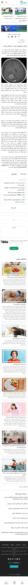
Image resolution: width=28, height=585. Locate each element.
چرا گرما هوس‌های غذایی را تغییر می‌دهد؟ (16, 277)
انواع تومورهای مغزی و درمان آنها (16, 192)
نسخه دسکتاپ (14, 566)
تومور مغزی (14, 174)
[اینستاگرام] (15, 559)
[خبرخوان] (11, 559)
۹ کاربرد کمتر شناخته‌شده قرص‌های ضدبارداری (15, 523)
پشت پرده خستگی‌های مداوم (18, 338)
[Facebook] (18, 36)
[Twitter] (15, 36)
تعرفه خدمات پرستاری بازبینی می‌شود (17, 508)
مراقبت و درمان (21, 42)
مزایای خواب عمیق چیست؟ (19, 304)
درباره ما (24, 545)
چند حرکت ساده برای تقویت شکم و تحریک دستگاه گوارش (14, 474)
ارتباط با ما (18, 545)
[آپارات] (19, 559)
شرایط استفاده (5, 545)
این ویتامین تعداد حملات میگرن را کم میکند (15, 417)
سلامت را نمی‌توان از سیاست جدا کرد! (7, 17)
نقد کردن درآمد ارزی (23, 487)
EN (6, 2)
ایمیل (14, 220)
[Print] (8, 36)
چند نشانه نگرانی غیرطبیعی (19, 364)
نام (14, 212)
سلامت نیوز (21, 2)
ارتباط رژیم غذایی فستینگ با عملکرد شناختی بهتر (14, 393)
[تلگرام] (17, 559)
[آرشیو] (8, 559)
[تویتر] (13, 559)
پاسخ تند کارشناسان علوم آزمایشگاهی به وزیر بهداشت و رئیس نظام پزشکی (15, 498)
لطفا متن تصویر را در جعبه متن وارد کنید (18, 240)
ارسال (14, 248)
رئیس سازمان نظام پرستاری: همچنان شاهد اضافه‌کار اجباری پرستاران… (20, 20)
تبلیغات (12, 545)
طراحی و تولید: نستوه (13, 574)
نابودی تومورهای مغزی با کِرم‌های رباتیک (15, 46)
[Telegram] (12, 36)
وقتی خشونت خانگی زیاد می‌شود (19, 527)
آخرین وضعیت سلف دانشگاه (20, 518)
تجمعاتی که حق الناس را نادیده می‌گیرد (17, 504)
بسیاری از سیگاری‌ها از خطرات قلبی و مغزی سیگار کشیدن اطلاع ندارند (14, 446)
